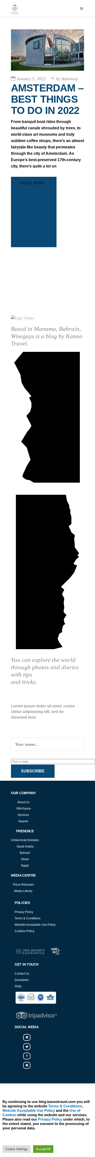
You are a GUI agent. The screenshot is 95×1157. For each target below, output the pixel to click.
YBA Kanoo (23, 808)
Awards (23, 821)
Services (23, 815)
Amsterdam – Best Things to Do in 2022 (47, 99)
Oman (25, 859)
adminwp (67, 78)
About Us (23, 802)
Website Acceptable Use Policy (35, 924)
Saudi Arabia (25, 846)
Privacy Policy (24, 912)
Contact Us (22, 973)
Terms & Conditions (27, 918)
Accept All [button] (43, 1149)
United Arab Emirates (25, 840)
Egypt (25, 865)
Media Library (23, 891)
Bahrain (25, 853)
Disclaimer (22, 980)
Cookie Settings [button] (16, 1149)
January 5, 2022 (31, 78)
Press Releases (23, 884)
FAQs (18, 986)
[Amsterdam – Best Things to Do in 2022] (47, 50)
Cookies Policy (24, 931)
